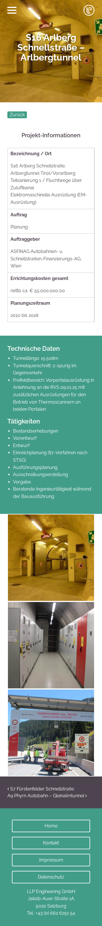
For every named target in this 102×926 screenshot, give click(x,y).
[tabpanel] (51, 51)
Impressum (51, 860)
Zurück (17, 114)
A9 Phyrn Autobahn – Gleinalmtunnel (46, 795)
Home (51, 826)
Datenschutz (51, 877)
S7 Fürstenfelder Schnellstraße (41, 789)
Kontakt (51, 843)
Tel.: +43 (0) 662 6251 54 (51, 913)
